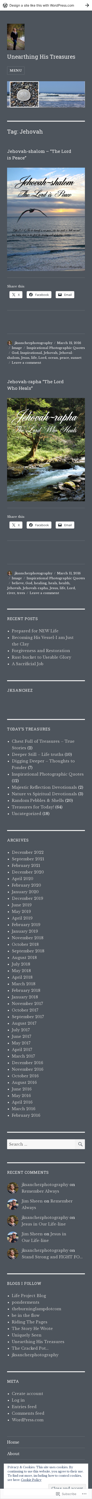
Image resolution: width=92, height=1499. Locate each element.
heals (52, 583)
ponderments (25, 1302)
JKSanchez (20, 690)
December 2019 (27, 898)
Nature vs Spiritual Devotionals (44, 794)
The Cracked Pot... (30, 1348)
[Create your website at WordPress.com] (46, 5)
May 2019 (21, 911)
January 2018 (25, 997)
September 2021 (28, 859)
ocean (53, 358)
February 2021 (26, 865)
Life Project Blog (29, 1295)
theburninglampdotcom (36, 1308)
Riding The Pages (29, 1322)
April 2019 (22, 918)
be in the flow (26, 1315)
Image (17, 348)
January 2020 (25, 891)
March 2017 (23, 1056)
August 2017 (24, 1023)
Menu (16, 71)
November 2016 (27, 1069)
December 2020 (28, 872)
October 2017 (25, 1010)
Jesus (25, 358)
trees (21, 593)
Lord (42, 358)
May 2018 (21, 970)
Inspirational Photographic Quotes (56, 348)
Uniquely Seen (27, 1335)
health (64, 583)
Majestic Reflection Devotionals (44, 787)
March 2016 (23, 1108)
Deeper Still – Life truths (37, 754)
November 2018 (27, 937)
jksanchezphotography (33, 343)
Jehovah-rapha (35, 588)
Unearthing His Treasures (41, 56)
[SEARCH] (80, 1144)
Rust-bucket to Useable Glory (41, 657)
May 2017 (21, 1043)
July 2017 (21, 1030)
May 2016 (21, 1095)
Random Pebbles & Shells (38, 800)
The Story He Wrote (32, 1328)
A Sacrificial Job (27, 663)
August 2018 (24, 957)
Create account (27, 1393)
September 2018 (28, 951)
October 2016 (25, 1076)
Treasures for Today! (33, 807)
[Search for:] (41, 1144)
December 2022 (28, 852)
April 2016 (22, 1102)
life (34, 358)
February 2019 (26, 924)
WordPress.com (27, 1420)
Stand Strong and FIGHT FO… (52, 1257)
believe (18, 583)
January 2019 (25, 931)
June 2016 (22, 1089)
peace (64, 358)
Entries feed (24, 1406)
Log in (18, 1400)
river (11, 593)
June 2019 (22, 905)
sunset (76, 358)
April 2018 (22, 977)
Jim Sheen (32, 1201)
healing (40, 583)
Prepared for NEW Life (35, 631)
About (13, 1453)
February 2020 (26, 885)
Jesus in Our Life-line (44, 1224)
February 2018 (26, 990)
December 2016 (27, 1062)
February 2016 (26, 1115)
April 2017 (22, 1049)
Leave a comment (26, 363)
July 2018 (21, 964)
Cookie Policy (31, 1480)
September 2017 (28, 1016)
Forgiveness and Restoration (41, 650)
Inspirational (31, 353)
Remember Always (40, 1191)
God (15, 353)
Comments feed (28, 1413)
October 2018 (25, 944)
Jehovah (51, 353)
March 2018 (23, 983)
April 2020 (22, 878)
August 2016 (24, 1082)
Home (13, 1442)
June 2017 (21, 1036)
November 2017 (27, 1003)
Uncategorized (26, 813)
